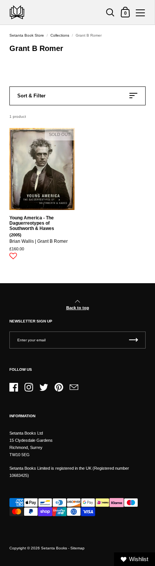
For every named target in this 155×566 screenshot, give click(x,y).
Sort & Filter (31, 96)
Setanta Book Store (26, 35)
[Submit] (133, 340)
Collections (59, 35)
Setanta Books (54, 548)
